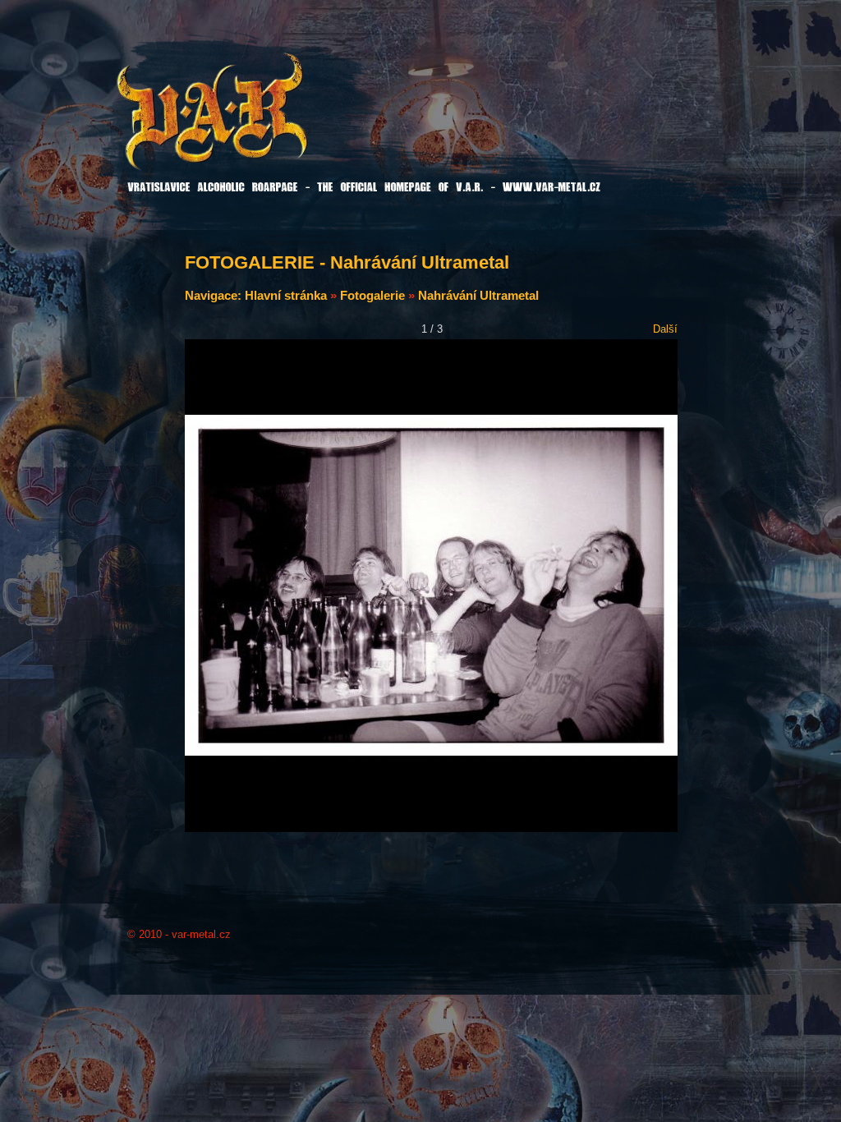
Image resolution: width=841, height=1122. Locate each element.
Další (665, 329)
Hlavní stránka (286, 295)
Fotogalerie (372, 295)
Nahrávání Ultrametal (478, 295)
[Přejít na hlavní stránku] (254, 122)
